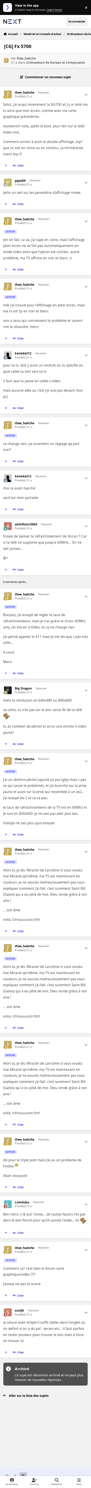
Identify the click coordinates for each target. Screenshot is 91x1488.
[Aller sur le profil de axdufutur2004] (8, 526)
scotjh (19, 1310)
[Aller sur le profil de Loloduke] (8, 1204)
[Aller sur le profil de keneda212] (8, 355)
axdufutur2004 (26, 524)
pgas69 (20, 181)
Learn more (8, 8)
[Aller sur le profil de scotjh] (8, 1312)
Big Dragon (23, 688)
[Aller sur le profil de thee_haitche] (6, 60)
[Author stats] (86, 94)
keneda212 (23, 353)
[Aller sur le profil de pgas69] (8, 182)
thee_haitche (26, 58)
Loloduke (22, 1202)
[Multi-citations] (6, 165)
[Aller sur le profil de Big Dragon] (8, 690)
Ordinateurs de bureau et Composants (55, 62)
